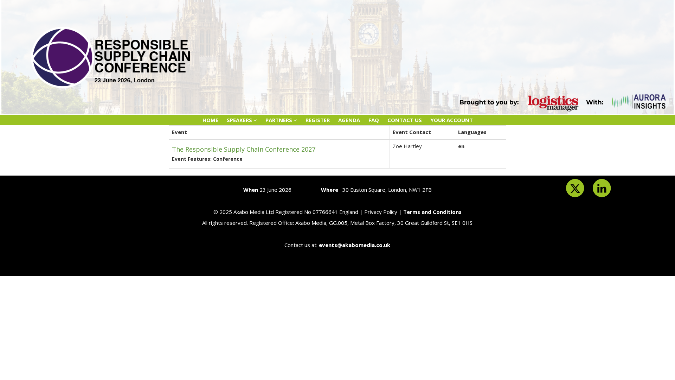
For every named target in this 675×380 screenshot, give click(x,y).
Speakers (240, 120)
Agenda (349, 120)
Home (210, 120)
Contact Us (404, 120)
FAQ (373, 120)
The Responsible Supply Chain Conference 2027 (243, 149)
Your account (451, 120)
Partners (279, 120)
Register (318, 120)
